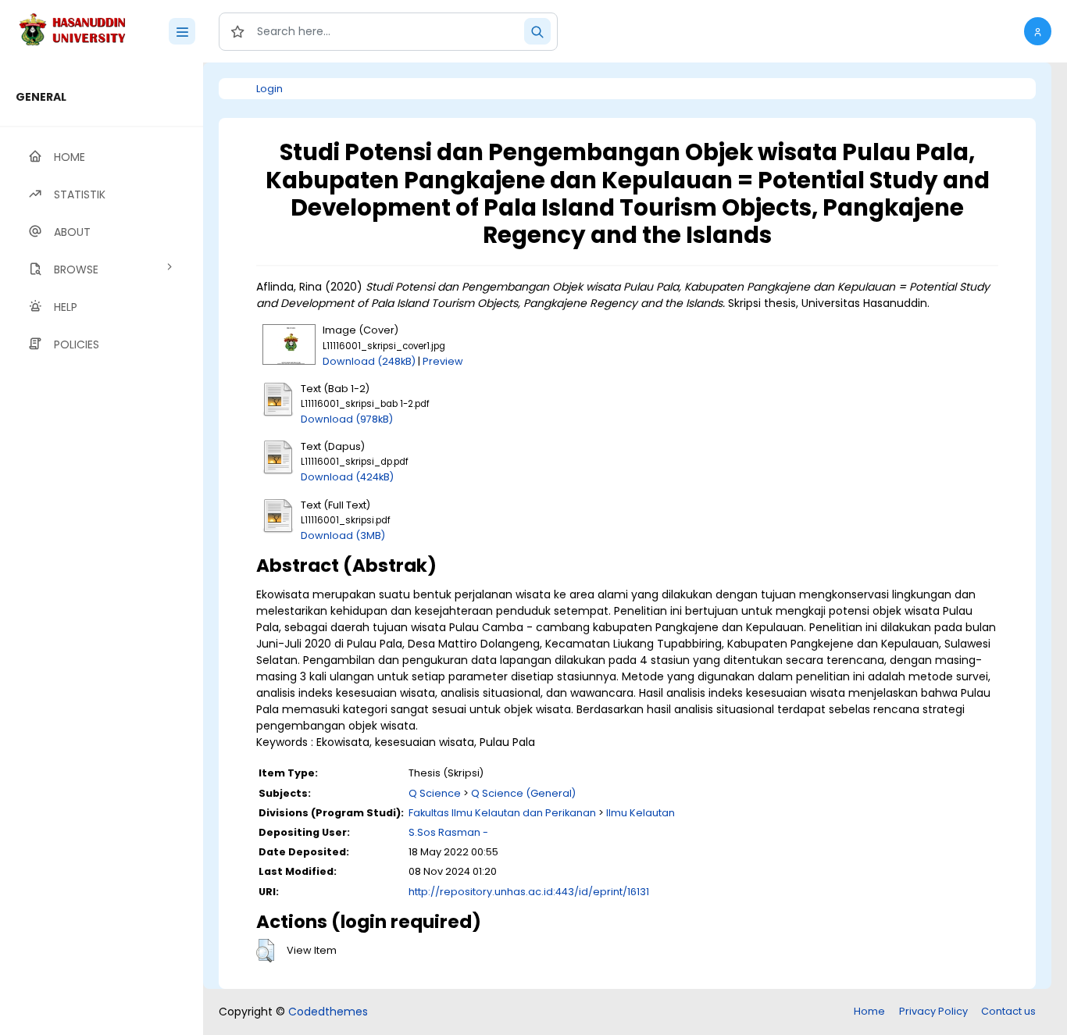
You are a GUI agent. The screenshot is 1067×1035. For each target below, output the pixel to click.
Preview (443, 361)
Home (869, 1011)
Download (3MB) (343, 535)
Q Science (435, 793)
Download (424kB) (347, 477)
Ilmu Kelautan (640, 812)
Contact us (1008, 1011)
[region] (101, 548)
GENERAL (41, 97)
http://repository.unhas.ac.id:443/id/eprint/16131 (529, 891)
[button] (1037, 31)
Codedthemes (328, 1011)
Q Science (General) (523, 793)
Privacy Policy (933, 1011)
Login (269, 88)
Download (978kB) (347, 419)
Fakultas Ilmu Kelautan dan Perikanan (502, 812)
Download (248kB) (369, 361)
